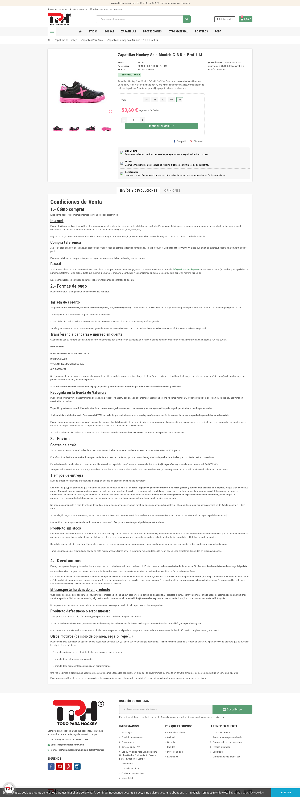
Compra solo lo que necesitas (227, 742)
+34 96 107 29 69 (58, 9)
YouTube (59, 766)
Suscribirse (234, 709)
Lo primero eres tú (221, 732)
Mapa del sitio (128, 778)
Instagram (77, 766)
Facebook (51, 766)
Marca (121, 62)
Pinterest (198, 141)
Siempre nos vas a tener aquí (227, 756)
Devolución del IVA (131, 747)
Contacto (117, 9)
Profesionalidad (175, 752)
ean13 (121, 69)
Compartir (181, 141)
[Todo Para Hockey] (60, 19)
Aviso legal (127, 732)
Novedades (127, 763)
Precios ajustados (221, 747)
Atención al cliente (176, 732)
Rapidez (171, 747)
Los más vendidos (130, 768)
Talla (124, 100)
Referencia (123, 66)
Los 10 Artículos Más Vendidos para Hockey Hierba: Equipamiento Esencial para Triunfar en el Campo (138, 755)
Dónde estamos (78, 9)
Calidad (170, 737)
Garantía (171, 742)
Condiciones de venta (132, 737)
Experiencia (172, 756)
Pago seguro (128, 742)
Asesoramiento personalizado (227, 737)
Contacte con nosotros (133, 773)
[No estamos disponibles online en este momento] (8, 788)
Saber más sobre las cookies (246, 792)
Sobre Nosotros (100, 9)
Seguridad (218, 752)
